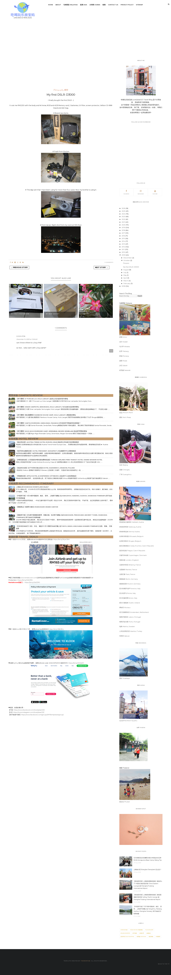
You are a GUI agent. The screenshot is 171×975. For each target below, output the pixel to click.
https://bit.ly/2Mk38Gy (57, 629)
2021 (123, 222)
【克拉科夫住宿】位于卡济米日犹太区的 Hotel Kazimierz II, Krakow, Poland (45, 468)
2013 (123, 244)
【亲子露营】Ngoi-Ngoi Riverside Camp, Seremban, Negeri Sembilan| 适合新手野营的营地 (51, 431)
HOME (50, 5)
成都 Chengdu (124, 470)
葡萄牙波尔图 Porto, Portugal (129, 622)
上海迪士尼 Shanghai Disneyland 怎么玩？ (32, 487)
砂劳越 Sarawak (124, 370)
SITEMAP (139, 5)
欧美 (104, 5)
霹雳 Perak (123, 361)
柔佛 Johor (123, 337)
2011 (123, 249)
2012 (123, 247)
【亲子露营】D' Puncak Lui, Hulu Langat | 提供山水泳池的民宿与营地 (42, 399)
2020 (124, 225)
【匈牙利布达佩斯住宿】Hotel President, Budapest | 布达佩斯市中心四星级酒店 (46, 451)
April (125, 278)
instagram (141, 194)
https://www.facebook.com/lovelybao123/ (29, 710)
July (125, 272)
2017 (123, 233)
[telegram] (15, 262)
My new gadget (52, 314)
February (127, 283)
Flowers (84, 314)
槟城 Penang (124, 356)
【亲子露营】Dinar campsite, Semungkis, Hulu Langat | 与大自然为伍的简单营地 (47, 407)
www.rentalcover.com (28, 578)
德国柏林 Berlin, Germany (128, 579)
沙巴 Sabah (123, 365)
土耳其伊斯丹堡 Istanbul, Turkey (130, 631)
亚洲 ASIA (83, 5)
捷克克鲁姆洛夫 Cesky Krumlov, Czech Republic (136, 546)
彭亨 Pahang (124, 351)
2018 (123, 230)
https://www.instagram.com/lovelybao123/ (28, 712)
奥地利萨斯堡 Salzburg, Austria (130, 527)
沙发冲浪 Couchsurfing (127, 936)
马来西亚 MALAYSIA (70, 5)
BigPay (15, 663)
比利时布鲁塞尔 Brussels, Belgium (131, 536)
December (127, 258)
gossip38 (20, 336)
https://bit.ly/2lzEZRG (25, 580)
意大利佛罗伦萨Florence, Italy (129, 588)
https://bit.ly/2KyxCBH (61, 539)
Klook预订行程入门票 (23, 629)
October (126, 260)
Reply (111, 351)
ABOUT (58, 5)
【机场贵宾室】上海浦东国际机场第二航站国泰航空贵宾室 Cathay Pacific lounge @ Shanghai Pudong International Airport (147, 897)
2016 (123, 236)
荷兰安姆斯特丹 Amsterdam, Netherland (134, 612)
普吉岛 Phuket (124, 802)
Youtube (154, 194)
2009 (124, 255)
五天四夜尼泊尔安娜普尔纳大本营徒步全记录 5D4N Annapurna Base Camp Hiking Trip (148, 859)
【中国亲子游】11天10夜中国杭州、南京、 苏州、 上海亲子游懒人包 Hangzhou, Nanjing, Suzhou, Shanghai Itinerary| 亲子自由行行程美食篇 (148, 910)
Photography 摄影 (60, 90)
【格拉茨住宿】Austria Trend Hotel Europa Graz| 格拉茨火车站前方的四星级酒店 (47, 442)
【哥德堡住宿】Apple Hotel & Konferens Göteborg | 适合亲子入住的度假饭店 (46, 476)
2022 (124, 219)
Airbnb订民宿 (20, 539)
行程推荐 (158, 936)
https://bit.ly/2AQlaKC (76, 663)
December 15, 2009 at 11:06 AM (26, 339)
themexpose (85, 961)
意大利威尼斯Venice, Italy (128, 598)
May (125, 275)
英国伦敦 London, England (128, 560)
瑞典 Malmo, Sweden (127, 626)
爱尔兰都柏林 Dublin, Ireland (129, 603)
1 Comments (108, 262)
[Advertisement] (16, 56)
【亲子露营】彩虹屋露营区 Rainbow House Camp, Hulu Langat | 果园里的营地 (46, 415)
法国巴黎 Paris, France (127, 574)
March (126, 281)
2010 (123, 252)
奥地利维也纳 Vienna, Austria (129, 532)
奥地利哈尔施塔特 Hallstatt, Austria (131, 522)
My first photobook (20, 314)
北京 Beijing (123, 465)
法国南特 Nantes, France (128, 569)
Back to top (163, 964)
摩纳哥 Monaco (124, 607)
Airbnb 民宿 (123, 930)
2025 (124, 211)
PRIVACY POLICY (127, 5)
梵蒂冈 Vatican (124, 636)
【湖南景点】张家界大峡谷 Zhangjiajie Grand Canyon (37, 507)
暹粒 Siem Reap (125, 417)
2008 (124, 286)
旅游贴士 (149, 933)
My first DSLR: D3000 (131, 267)
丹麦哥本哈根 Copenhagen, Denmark (133, 555)
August (126, 270)
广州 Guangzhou (125, 474)
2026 (124, 208)
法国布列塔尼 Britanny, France (130, 565)
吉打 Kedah (123, 342)
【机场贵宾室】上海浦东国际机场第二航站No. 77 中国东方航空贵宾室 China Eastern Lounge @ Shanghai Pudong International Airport (148, 884)
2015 (123, 238)
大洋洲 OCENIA (94, 5)
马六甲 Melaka (124, 346)
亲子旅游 (135, 933)
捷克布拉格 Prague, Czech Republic (132, 551)
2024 (124, 214)
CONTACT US (113, 5)
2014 (123, 241)
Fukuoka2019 (149, 930)
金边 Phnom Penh (126, 413)
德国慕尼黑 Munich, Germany (129, 584)
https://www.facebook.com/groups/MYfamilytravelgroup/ (42, 715)
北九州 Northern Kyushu (128, 721)
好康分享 (142, 933)
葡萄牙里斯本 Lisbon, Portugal (130, 617)
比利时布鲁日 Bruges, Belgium (130, 541)
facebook (126, 194)
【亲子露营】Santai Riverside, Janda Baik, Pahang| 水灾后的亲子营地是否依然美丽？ (48, 423)
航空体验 (151, 936)
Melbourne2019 (125, 933)
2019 (123, 227)
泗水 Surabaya (124, 678)
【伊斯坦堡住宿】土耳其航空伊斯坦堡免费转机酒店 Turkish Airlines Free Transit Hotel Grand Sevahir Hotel (59, 460)
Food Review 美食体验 (136, 930)
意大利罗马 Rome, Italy (127, 593)
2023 (124, 216)
